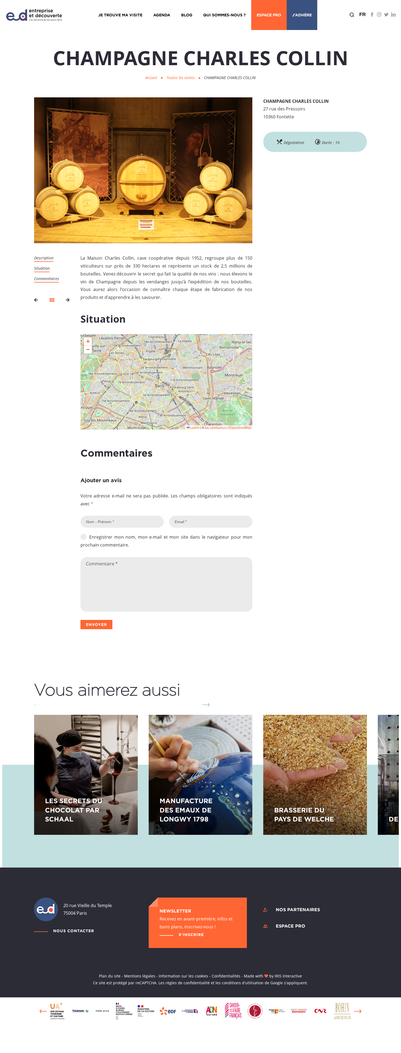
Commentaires (46, 278)
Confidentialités (226, 976)
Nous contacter (73, 931)
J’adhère (302, 15)
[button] (88, 341)
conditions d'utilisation (243, 982)
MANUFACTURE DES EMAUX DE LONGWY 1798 (186, 810)
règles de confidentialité (188, 982)
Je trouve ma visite (120, 15)
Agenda (161, 15)
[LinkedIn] (393, 14)
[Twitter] (386, 14)
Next (206, 705)
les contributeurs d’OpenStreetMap (228, 427)
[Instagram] (379, 14)
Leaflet (194, 427)
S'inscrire (191, 934)
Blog (186, 15)
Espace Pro (269, 15)
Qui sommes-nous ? (224, 15)
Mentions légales (139, 976)
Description (43, 257)
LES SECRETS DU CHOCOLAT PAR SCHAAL (73, 810)
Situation (42, 268)
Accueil (151, 77)
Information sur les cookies (183, 976)
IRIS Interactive (288, 976)
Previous (43, 1011)
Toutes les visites (181, 77)
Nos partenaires (298, 909)
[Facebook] (372, 14)
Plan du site (110, 976)
